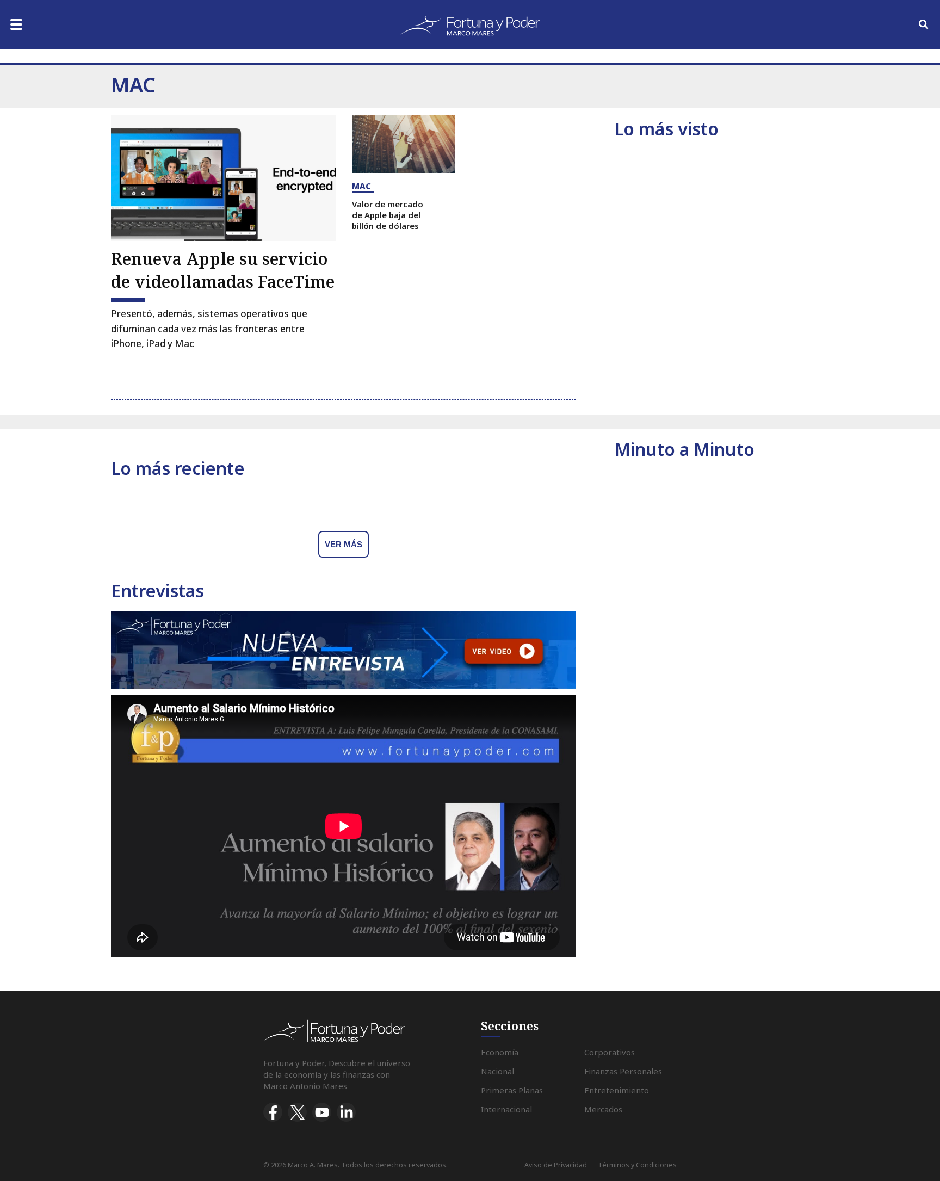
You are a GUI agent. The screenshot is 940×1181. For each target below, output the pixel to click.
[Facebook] (272, 1112)
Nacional (497, 1071)
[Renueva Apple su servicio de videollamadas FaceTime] (223, 178)
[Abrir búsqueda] (924, 24)
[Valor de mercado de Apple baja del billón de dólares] (403, 144)
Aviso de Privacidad (555, 1165)
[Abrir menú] (16, 24)
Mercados (603, 1109)
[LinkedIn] (346, 1112)
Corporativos (609, 1052)
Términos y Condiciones (637, 1165)
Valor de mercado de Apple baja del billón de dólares (387, 215)
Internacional (506, 1109)
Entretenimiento (616, 1090)
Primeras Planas (512, 1090)
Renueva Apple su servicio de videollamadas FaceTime (223, 270)
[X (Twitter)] (297, 1112)
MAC (361, 186)
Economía (499, 1052)
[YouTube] (321, 1112)
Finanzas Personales (623, 1071)
